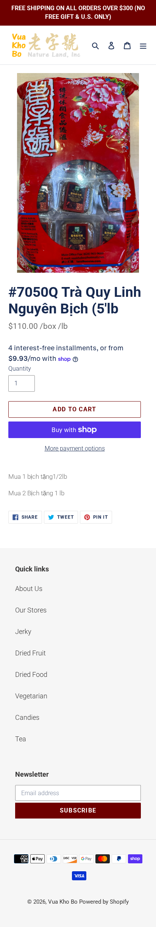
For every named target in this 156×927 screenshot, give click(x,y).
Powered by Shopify (104, 901)
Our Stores (31, 610)
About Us (28, 589)
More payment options (75, 448)
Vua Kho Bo (63, 901)
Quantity (19, 368)
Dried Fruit (30, 653)
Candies (27, 717)
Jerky (23, 631)
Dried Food (31, 674)
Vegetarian (31, 696)
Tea (20, 739)
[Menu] (143, 45)
